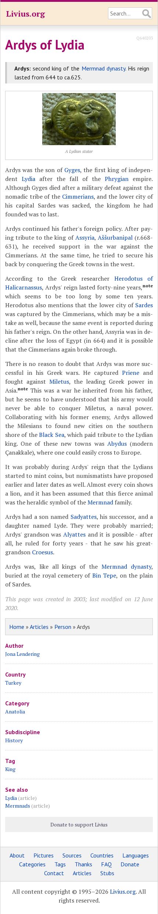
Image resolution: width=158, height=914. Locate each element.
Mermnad (100, 502)
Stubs (107, 873)
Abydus (117, 443)
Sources (72, 855)
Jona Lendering (22, 653)
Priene (130, 373)
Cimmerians (78, 196)
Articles (39, 626)
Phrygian (117, 179)
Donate (130, 864)
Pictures (43, 855)
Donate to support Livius (79, 824)
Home (16, 626)
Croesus (42, 552)
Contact (54, 873)
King (10, 769)
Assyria (84, 237)
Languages (135, 855)
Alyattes (74, 534)
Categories (32, 864)
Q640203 (144, 38)
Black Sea (51, 435)
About (17, 855)
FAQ (106, 864)
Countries (102, 855)
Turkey (13, 682)
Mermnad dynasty (103, 68)
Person (62, 626)
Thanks (83, 864)
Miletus (59, 381)
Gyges (72, 170)
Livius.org (25, 13)
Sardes (144, 305)
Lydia (28, 179)
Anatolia (15, 711)
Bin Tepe (104, 575)
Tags (60, 864)
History (14, 740)
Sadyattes (84, 517)
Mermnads (17, 805)
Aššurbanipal (115, 237)
